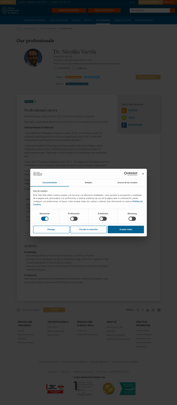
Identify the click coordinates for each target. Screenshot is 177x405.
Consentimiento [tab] (49, 182)
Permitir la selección (88, 229)
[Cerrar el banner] (143, 174)
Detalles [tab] (88, 182)
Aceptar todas (125, 229)
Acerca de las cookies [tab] (127, 182)
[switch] (74, 219)
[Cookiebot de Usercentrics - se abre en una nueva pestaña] (126, 174)
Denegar (51, 229)
